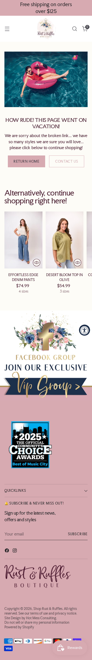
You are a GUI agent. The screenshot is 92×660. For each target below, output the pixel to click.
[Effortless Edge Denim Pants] (23, 239)
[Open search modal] (74, 29)
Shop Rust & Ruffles (47, 609)
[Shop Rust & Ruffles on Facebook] (7, 551)
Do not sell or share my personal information (36, 622)
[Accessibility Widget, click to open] (84, 330)
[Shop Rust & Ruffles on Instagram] (15, 551)
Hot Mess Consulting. (41, 618)
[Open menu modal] (7, 29)
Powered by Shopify (19, 627)
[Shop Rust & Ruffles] (46, 29)
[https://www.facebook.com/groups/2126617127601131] (46, 355)
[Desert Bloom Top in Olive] (65, 239)
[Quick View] (36, 262)
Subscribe (78, 534)
